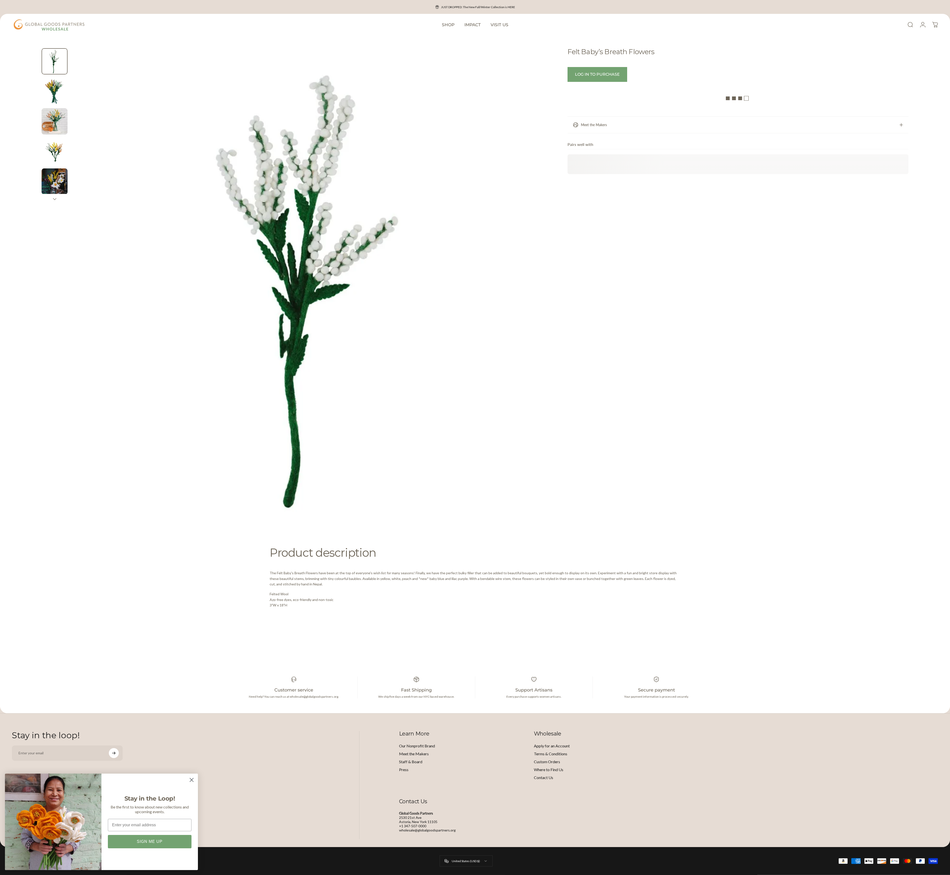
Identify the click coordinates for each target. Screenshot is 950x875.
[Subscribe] (114, 753)
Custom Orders (547, 761)
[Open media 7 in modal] (312, 288)
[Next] (540, 301)
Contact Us (543, 777)
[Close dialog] (191, 780)
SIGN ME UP (150, 841)
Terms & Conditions (550, 753)
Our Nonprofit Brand (417, 745)
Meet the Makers (414, 753)
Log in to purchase (597, 74)
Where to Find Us (548, 769)
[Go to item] (55, 61)
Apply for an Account (552, 745)
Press (403, 769)
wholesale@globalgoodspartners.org (427, 830)
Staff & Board (410, 761)
